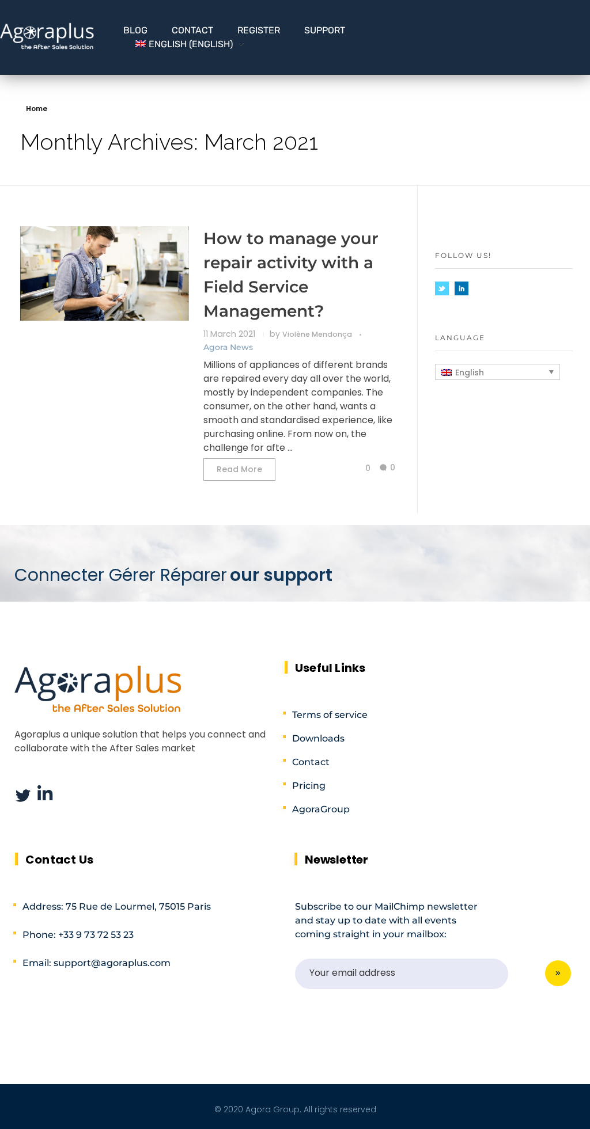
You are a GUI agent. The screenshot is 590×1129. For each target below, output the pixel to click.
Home (36, 108)
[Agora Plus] (47, 36)
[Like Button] (358, 468)
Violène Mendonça (318, 334)
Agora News (228, 347)
